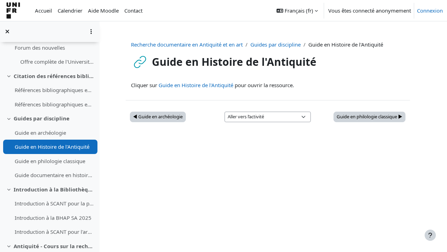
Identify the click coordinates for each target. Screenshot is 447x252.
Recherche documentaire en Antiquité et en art (187, 44)
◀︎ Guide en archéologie (158, 116)
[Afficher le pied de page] (430, 235)
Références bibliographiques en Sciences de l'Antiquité (54, 104)
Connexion (430, 10)
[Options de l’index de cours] (91, 31)
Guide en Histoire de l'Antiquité (52, 146)
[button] (297, 10)
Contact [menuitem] (133, 10)
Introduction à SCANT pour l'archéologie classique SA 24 (54, 231)
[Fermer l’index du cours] (7, 31)
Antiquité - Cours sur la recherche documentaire (54, 246)
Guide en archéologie (40, 132)
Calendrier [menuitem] (70, 10)
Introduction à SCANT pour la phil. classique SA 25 (54, 203)
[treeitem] (49, 47)
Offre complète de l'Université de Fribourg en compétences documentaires (57, 61)
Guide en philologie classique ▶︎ (369, 116)
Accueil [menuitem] (43, 10)
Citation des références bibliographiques (54, 75)
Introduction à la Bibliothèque (54, 189)
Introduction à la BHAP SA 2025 (53, 217)
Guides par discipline (41, 118)
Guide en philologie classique (50, 161)
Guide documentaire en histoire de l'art (54, 175)
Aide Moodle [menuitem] (103, 10)
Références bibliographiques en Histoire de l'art (54, 89)
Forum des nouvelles (40, 47)
